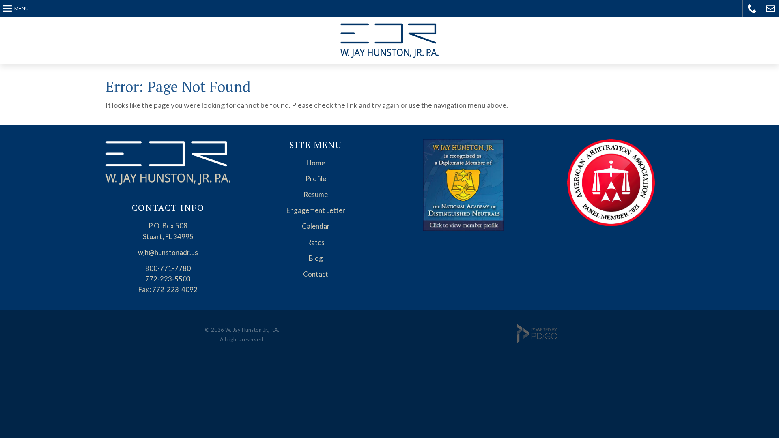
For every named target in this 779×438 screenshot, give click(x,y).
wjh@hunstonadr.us (168, 252)
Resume (315, 194)
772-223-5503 (168, 279)
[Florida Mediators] (463, 228)
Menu (21, 8)
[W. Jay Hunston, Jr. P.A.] (167, 182)
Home (315, 163)
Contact (315, 274)
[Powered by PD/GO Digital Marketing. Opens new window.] (537, 341)
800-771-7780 (168, 268)
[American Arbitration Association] (611, 223)
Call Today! (752, 8)
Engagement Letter (315, 210)
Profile (316, 178)
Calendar (316, 226)
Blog (316, 258)
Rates (316, 242)
